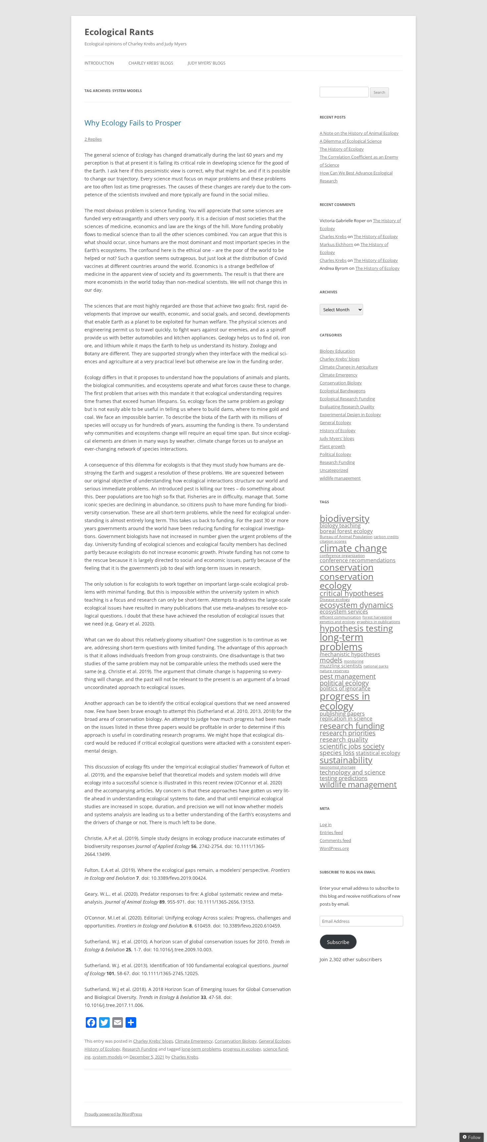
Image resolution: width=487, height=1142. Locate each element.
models (331, 660)
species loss (337, 752)
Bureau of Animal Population (346, 536)
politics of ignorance (345, 688)
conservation (347, 567)
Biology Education (337, 351)
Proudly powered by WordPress (113, 1114)
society (373, 746)
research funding (352, 725)
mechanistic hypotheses (350, 654)
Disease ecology (335, 599)
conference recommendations (358, 560)
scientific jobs (340, 746)
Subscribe (338, 942)
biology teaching (340, 525)
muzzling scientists (341, 666)
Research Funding (139, 1049)
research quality (344, 739)
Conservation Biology (236, 1041)
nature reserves (334, 670)
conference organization (342, 555)
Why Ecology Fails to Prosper (132, 122)
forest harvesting (377, 617)
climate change (353, 548)
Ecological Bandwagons (342, 391)
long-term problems (201, 1049)
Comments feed (335, 840)
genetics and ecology (337, 622)
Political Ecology (335, 454)
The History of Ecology (342, 149)
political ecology (344, 682)
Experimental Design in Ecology (350, 415)
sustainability (346, 760)
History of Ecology (102, 1049)
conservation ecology (347, 580)
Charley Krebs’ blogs (151, 63)
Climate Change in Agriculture (349, 367)
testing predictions (343, 778)
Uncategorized (334, 470)
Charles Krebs (184, 1057)
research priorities (348, 732)
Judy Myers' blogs (337, 438)
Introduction (99, 63)
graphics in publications (378, 621)
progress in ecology (242, 1049)
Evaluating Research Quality (347, 407)
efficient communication (340, 617)
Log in (326, 824)
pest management (348, 676)
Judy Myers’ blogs (207, 63)
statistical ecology (378, 753)
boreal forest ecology (346, 531)
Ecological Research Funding (347, 399)
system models (107, 1057)
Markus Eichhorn (336, 244)
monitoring (353, 661)
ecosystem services (344, 611)
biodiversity (344, 518)
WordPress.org (334, 848)
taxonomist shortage (337, 767)
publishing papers (342, 713)
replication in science (346, 718)
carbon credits (386, 536)
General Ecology (274, 1041)
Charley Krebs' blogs (153, 1041)
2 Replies (93, 139)
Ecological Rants (119, 32)
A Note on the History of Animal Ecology (359, 133)
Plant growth (332, 446)
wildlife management (340, 478)
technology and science (352, 772)
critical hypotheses (351, 593)
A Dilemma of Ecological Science (351, 141)
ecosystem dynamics (356, 605)
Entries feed (331, 832)
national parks (375, 666)
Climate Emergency (194, 1041)
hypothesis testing (356, 628)
